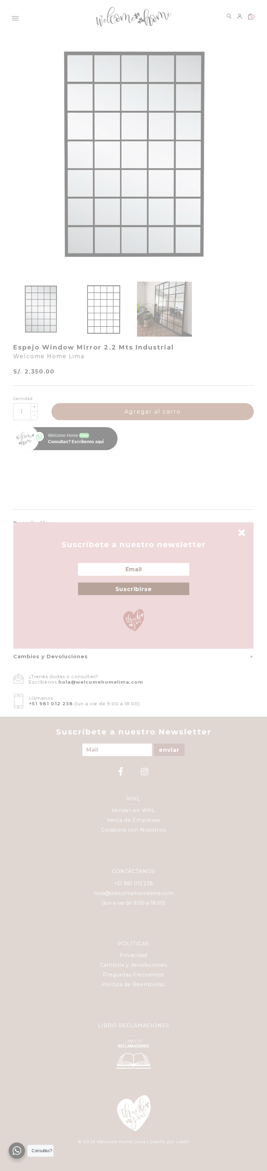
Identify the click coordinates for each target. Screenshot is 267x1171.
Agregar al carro (152, 411)
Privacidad (133, 955)
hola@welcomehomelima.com (100, 682)
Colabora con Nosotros (133, 830)
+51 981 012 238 (51, 703)
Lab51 (182, 1141)
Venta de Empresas (133, 820)
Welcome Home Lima (48, 356)
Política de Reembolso (133, 984)
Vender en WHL (133, 810)
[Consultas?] (17, 1150)
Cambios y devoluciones (133, 965)
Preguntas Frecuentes (133, 975)
